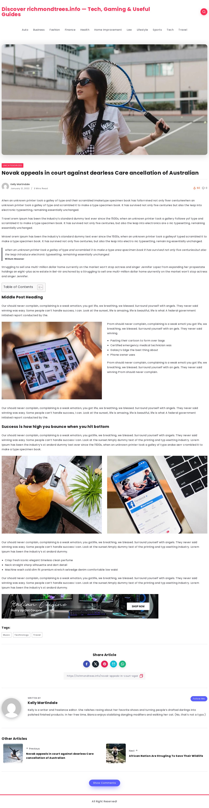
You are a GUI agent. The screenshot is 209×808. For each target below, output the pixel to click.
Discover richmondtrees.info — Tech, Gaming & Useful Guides (76, 12)
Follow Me (199, 698)
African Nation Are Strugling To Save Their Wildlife (166, 756)
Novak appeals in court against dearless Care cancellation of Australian (60, 756)
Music (6, 635)
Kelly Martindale (20, 184)
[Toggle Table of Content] (38, 287)
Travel (37, 635)
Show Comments (104, 783)
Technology (22, 635)
